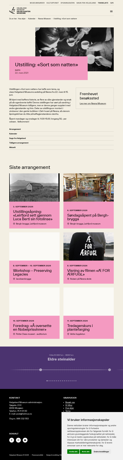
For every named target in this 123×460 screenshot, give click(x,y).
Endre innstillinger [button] (101, 452)
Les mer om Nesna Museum (93, 103)
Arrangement (15, 129)
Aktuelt (12, 147)
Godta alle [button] (73, 452)
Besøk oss (70, 402)
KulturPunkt (53, 3)
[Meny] (111, 11)
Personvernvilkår (37, 455)
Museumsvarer (37, 3)
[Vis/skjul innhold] (110, 370)
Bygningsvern (68, 3)
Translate (103, 3)
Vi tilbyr (68, 405)
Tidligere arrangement (18, 143)
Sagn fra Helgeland (86, 3)
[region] (61, 367)
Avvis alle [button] (85, 452)
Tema (67, 411)
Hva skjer (69, 408)
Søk (112, 3)
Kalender (13, 134)
